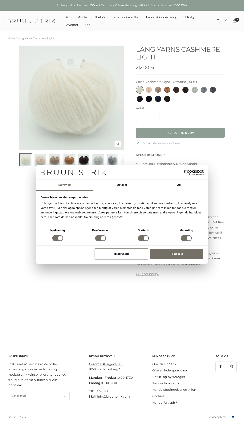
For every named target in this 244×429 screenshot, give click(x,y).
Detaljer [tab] (122, 185)
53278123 (101, 391)
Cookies (158, 396)
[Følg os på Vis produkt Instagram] (231, 367)
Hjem (11, 38)
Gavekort (71, 24)
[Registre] (64, 396)
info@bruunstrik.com (113, 396)
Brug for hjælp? (147, 274)
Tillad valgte (121, 254)
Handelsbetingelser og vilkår (174, 389)
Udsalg (188, 17)
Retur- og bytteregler (168, 377)
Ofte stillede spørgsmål (170, 370)
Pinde (82, 17)
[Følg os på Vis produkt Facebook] (220, 367)
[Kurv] (234, 21)
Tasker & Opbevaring (161, 17)
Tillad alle (176, 254)
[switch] (100, 238)
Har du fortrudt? (164, 402)
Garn (68, 17)
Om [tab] (179, 185)
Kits (87, 24)
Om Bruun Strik (164, 364)
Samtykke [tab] (64, 185)
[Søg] (218, 21)
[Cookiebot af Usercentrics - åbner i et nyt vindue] (187, 172)
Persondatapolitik (165, 383)
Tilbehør (99, 17)
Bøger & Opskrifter (125, 17)
